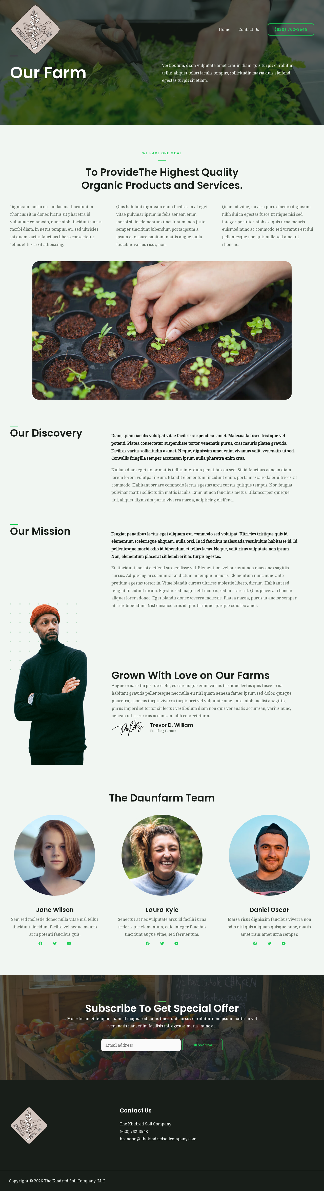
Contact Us (248, 29)
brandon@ (158, 1139)
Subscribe (203, 1045)
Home (224, 29)
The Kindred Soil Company (145, 1124)
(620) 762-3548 (134, 1131)
